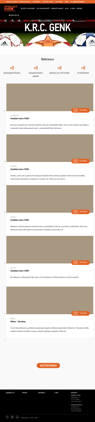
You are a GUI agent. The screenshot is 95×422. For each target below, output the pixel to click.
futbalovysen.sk (12, 2)
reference (36, 2)
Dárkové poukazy (57, 8)
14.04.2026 (83, 313)
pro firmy (58, 2)
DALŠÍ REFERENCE (48, 365)
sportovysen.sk (24, 2)
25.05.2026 (83, 110)
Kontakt (79, 8)
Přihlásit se (14, 15)
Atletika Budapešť (43, 8)
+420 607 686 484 (78, 2)
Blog (66, 8)
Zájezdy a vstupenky (28, 8)
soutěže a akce (48, 2)
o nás (66, 2)
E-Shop (72, 8)
